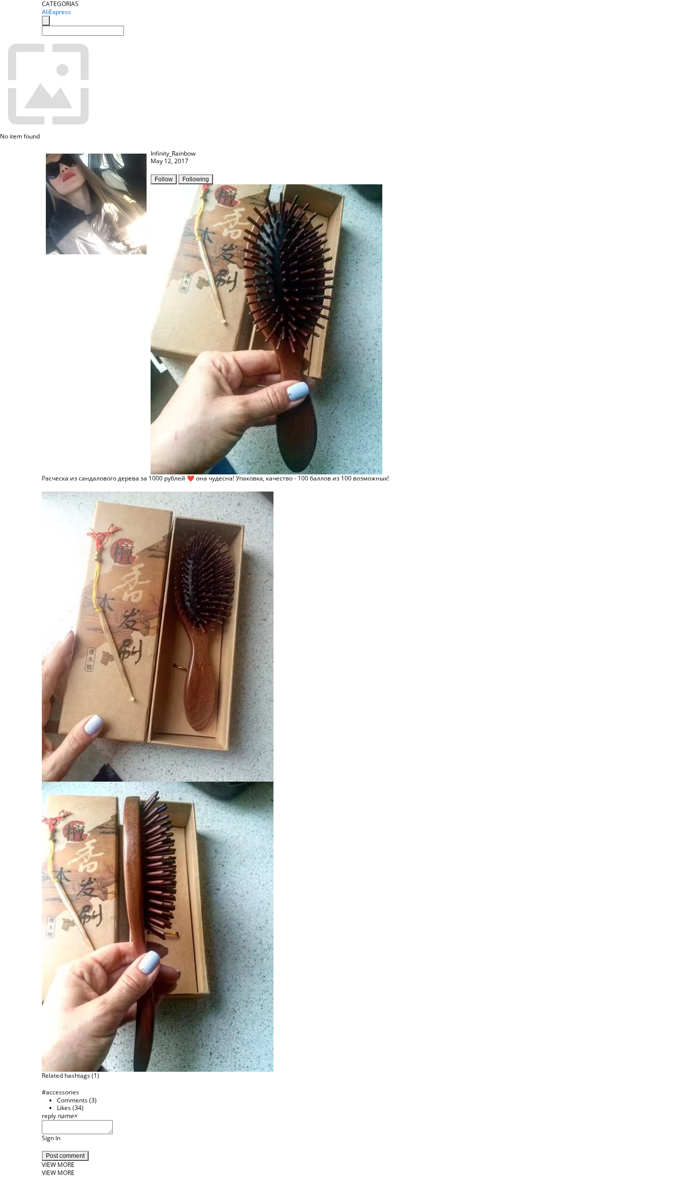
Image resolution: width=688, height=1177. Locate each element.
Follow (164, 179)
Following (195, 179)
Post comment (65, 1155)
